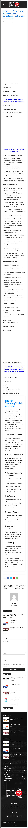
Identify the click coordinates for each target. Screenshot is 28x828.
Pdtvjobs (7, 21)
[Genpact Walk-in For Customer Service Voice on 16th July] (6, 699)
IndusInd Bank (5, 630)
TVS (3, 624)
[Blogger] (7, 816)
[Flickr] (14, 816)
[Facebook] (8, 578)
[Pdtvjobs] (3, 21)
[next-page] (5, 634)
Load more (14, 704)
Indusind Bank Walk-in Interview (16, 627)
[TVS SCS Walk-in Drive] (6, 622)
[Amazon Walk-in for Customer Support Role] (6, 616)
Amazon (4, 617)
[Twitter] (11, 578)
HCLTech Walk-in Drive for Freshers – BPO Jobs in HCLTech (8, 587)
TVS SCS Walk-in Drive (15, 620)
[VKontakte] (20, 816)
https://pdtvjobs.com (14, 605)
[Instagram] (17, 816)
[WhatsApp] (17, 578)
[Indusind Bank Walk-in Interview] (6, 629)
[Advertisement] (14, 40)
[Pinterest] (14, 578)
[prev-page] (3, 634)
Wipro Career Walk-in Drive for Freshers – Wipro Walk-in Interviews (20, 587)
